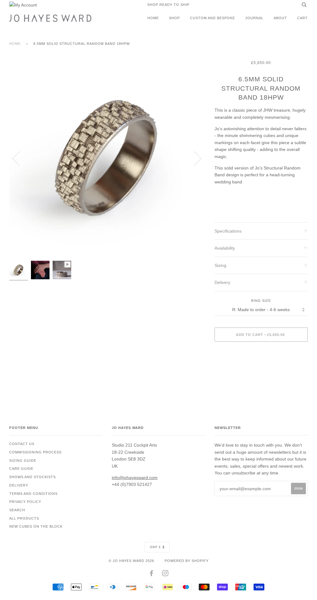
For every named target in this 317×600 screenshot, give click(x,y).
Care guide (21, 468)
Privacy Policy (25, 502)
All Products (24, 518)
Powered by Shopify (187, 561)
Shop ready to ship (168, 4)
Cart (302, 18)
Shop (174, 18)
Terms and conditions (33, 493)
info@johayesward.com (135, 477)
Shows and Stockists (32, 477)
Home (153, 18)
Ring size (261, 300)
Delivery (18, 485)
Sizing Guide (22, 460)
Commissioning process (35, 452)
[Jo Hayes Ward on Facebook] (151, 574)
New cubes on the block (36, 526)
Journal (254, 18)
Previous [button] (19, 158)
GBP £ (155, 547)
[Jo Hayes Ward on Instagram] (165, 574)
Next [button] (194, 158)
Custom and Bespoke (212, 18)
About (280, 18)
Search (17, 510)
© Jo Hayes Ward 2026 (131, 561)
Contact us (21, 444)
